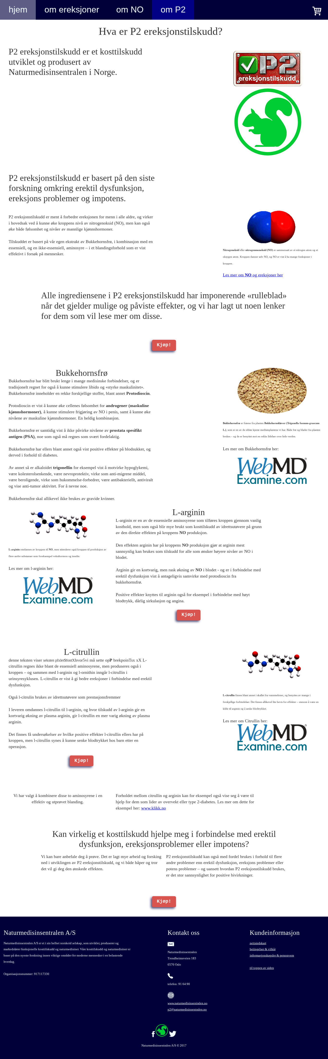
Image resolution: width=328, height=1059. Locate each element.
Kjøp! (164, 345)
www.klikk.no (153, 808)
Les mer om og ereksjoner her (253, 275)
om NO (130, 9)
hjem (18, 9)
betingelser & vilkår (263, 949)
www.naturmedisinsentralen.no (187, 1003)
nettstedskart (258, 943)
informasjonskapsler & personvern (272, 955)
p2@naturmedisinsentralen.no (187, 1009)
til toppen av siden (262, 968)
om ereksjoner (71, 9)
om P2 (173, 9)
